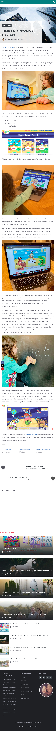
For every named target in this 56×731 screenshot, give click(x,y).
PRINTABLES (24, 681)
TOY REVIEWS (25, 698)
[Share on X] (2, 365)
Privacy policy (33, 726)
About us (21, 726)
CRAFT (23, 677)
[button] (54, 2)
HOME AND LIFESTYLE (27, 691)
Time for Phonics (8, 47)
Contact (27, 726)
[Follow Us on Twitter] (44, 677)
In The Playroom (10, 39)
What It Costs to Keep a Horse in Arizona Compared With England (26, 571)
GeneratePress (37, 722)
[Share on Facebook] (2, 362)
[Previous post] (3, 467)
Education (7, 25)
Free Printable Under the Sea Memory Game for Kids (21, 549)
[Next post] (53, 478)
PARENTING (24, 684)
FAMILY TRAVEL (25, 688)
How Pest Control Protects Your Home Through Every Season (24, 592)
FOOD (22, 695)
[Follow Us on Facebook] (40, 677)
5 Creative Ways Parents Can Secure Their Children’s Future (23, 614)
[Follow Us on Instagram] (47, 677)
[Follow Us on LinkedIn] (50, 677)
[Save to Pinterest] (2, 368)
